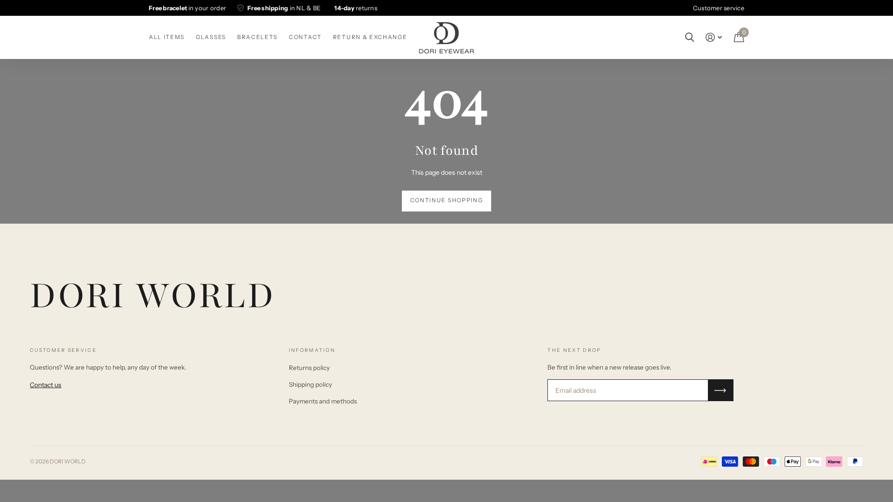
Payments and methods (323, 401)
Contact (305, 36)
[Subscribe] (720, 390)
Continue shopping (446, 200)
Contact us (45, 385)
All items (167, 36)
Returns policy (309, 367)
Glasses (211, 36)
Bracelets (257, 36)
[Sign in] (713, 37)
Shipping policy (310, 384)
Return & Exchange (370, 36)
